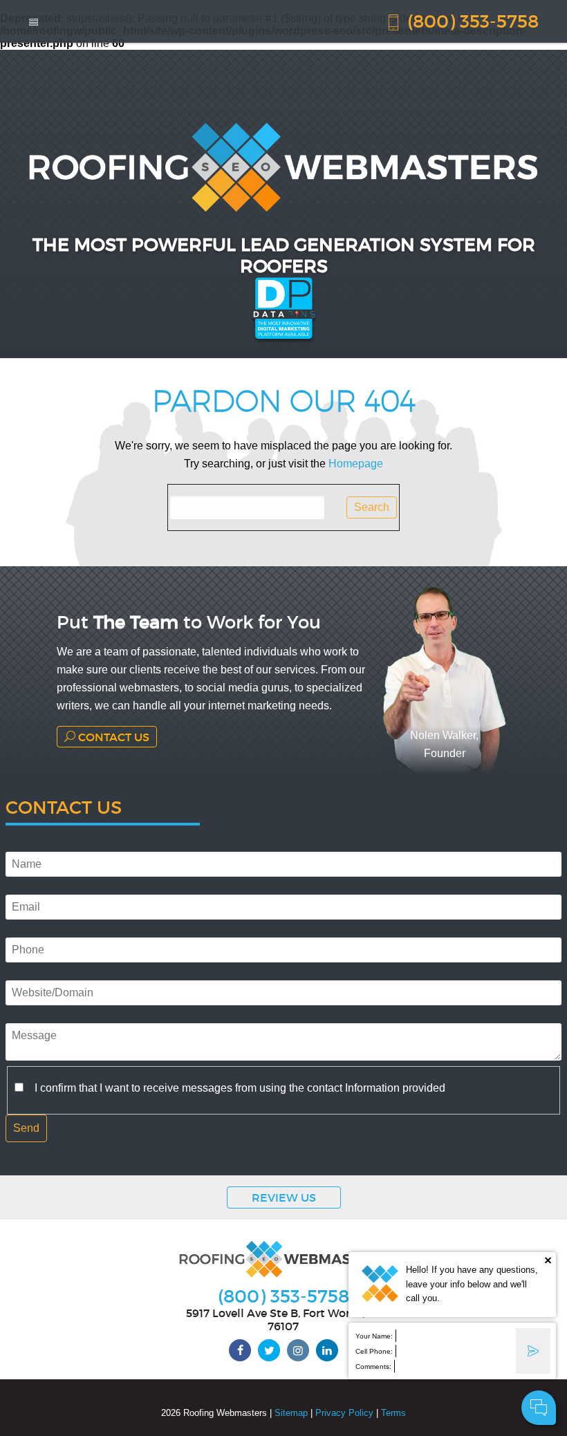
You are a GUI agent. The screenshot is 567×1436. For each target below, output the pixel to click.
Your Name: (374, 1336)
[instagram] (298, 1350)
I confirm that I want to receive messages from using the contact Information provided (240, 1088)
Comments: (373, 1366)
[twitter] (269, 1350)
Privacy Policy (344, 1413)
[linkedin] (327, 1350)
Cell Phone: (374, 1351)
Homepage (355, 463)
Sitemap (291, 1413)
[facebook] (240, 1350)
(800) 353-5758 (470, 20)
